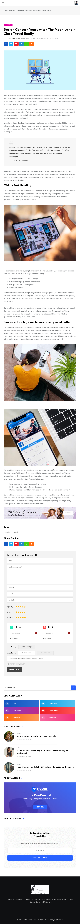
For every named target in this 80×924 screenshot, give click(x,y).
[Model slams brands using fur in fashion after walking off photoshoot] (9, 752)
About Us (19, 899)
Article (28, 899)
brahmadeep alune (13, 38)
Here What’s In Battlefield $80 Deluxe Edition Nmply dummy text (46, 767)
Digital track (58, 920)
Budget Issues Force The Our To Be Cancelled (37, 736)
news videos (46, 899)
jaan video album (60, 899)
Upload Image (11, 647)
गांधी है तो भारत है (46, 902)
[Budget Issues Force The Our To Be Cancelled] (9, 736)
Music (16, 532)
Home (10, 899)
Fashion (7, 532)
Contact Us (34, 902)
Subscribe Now (40, 858)
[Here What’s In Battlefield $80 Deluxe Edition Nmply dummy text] (9, 767)
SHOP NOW (40, 807)
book (36, 899)
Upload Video (11, 653)
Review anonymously (17, 664)
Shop (71, 899)
